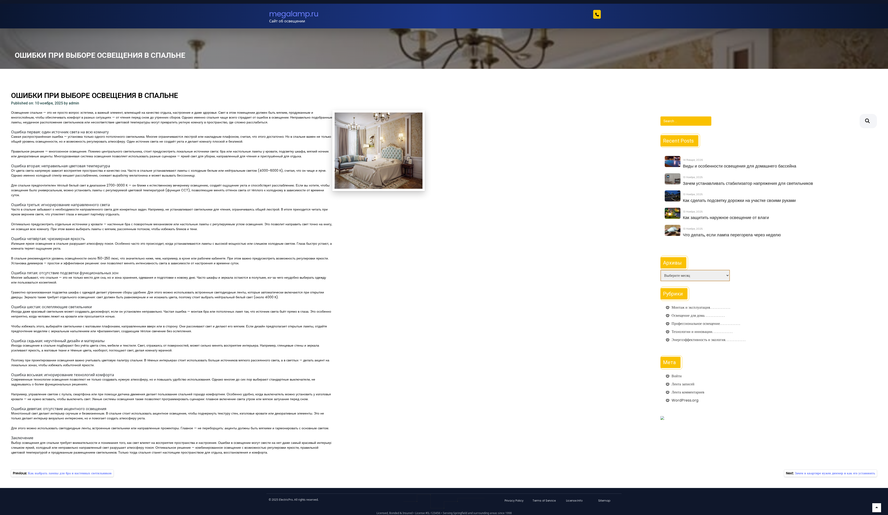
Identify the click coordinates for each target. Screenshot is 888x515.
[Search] (868, 121)
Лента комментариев (688, 392)
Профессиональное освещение (696, 323)
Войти (677, 376)
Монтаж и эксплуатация (691, 307)
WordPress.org (685, 400)
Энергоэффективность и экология (698, 339)
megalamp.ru (293, 14)
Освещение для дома (688, 315)
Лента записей (683, 384)
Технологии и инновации (692, 331)
